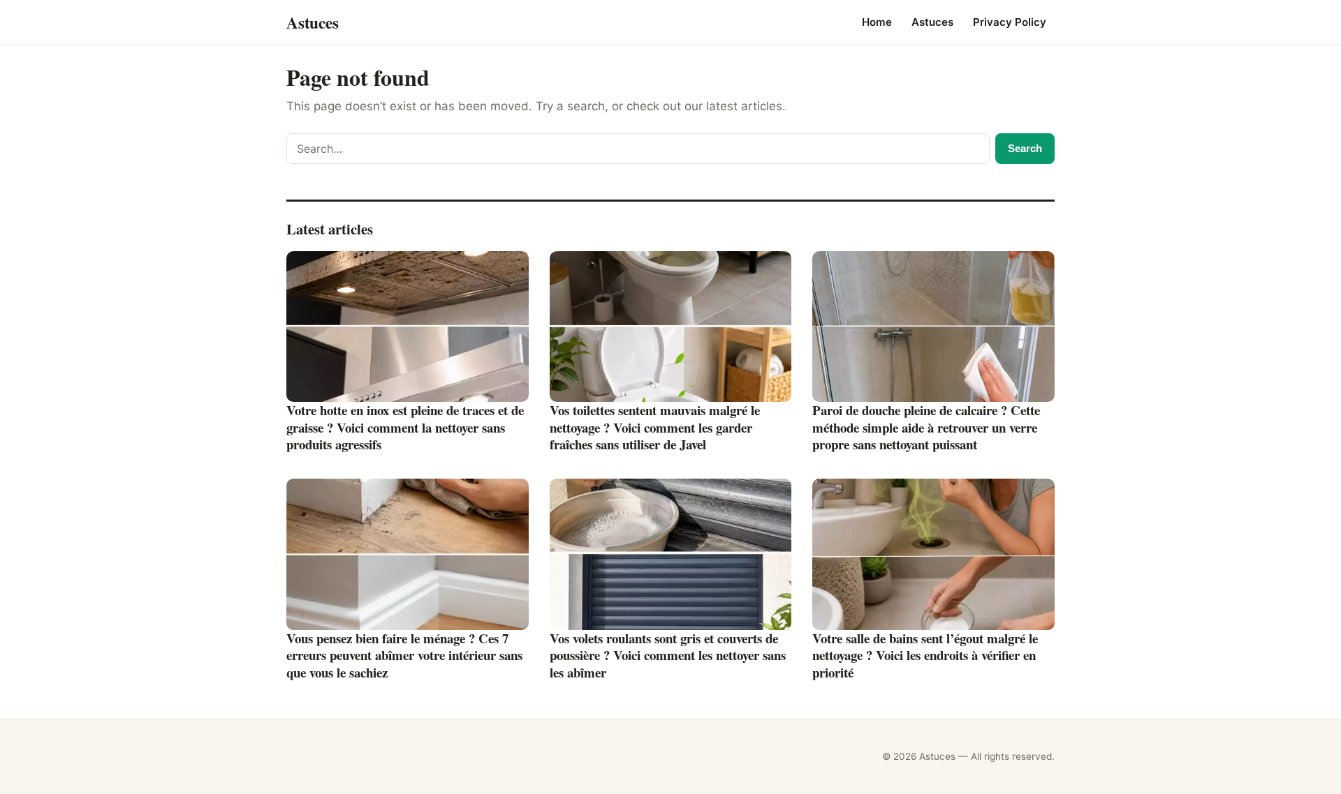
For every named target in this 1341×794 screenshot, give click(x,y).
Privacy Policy (1009, 22)
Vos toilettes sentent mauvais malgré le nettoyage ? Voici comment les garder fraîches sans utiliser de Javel (655, 427)
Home (877, 22)
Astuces (932, 22)
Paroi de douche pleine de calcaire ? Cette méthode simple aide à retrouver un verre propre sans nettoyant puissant (926, 427)
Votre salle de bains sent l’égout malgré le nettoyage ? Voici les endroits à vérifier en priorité (925, 655)
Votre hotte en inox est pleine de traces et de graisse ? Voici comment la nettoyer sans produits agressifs (405, 427)
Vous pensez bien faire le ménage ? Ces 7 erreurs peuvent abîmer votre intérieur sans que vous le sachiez (404, 655)
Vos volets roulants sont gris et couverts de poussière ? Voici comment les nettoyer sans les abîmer (668, 655)
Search (1025, 148)
